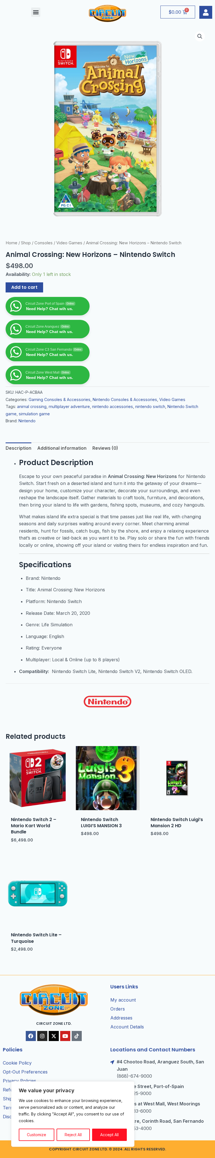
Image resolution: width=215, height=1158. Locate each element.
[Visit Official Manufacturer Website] (107, 701)
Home (11, 242)
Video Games (69, 242)
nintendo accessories (112, 406)
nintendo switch (150, 406)
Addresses (121, 1018)
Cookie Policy (17, 1063)
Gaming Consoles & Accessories (59, 399)
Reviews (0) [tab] (105, 448)
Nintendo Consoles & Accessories (125, 399)
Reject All (73, 1134)
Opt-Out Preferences (25, 1072)
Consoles (43, 242)
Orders (117, 1009)
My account (123, 1000)
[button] (35, 12)
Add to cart (24, 287)
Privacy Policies (19, 1081)
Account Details (127, 1027)
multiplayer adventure (69, 406)
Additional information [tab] (62, 448)
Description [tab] (18, 448)
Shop (26, 242)
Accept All (109, 1134)
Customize (36, 1134)
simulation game (34, 413)
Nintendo (27, 420)
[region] (72, 1114)
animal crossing (31, 406)
